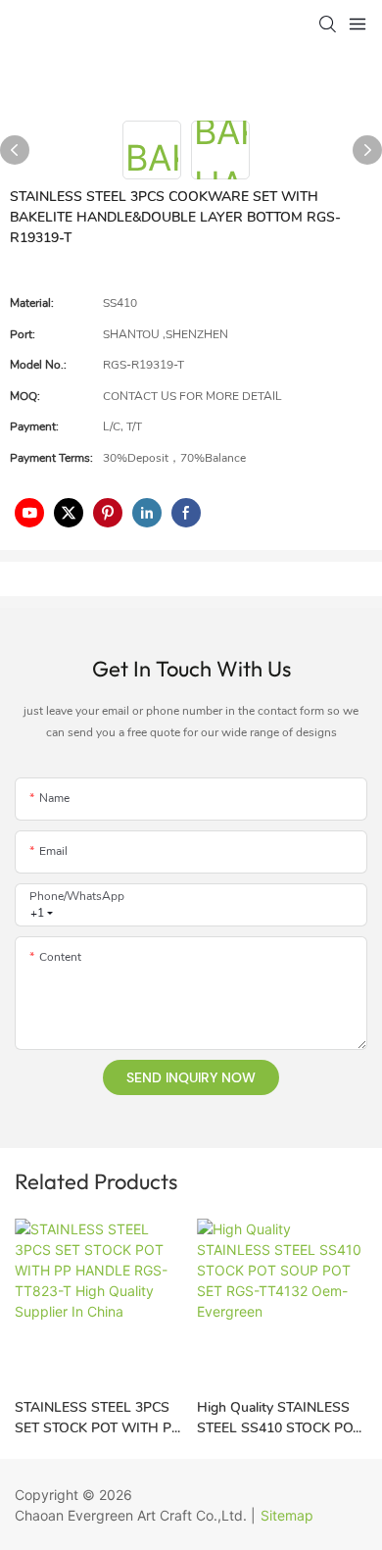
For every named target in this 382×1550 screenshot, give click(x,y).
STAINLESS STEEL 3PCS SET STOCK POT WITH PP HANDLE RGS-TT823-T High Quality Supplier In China (97, 1418)
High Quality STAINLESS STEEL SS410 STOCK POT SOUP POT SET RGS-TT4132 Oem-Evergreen (278, 1418)
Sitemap (287, 1515)
